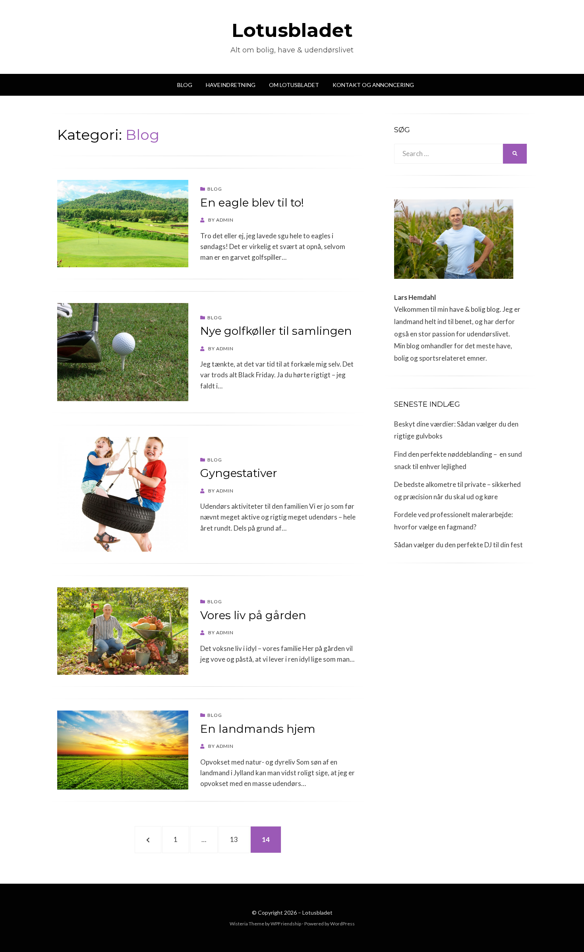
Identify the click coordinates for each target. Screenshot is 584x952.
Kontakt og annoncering (373, 84)
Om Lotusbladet (294, 84)
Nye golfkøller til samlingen (276, 331)
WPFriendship (286, 924)
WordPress (342, 924)
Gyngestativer (238, 473)
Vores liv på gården (253, 615)
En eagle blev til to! (252, 202)
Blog (184, 84)
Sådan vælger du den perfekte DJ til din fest (458, 545)
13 (238, 839)
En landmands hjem (257, 729)
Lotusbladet (292, 30)
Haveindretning (230, 84)
